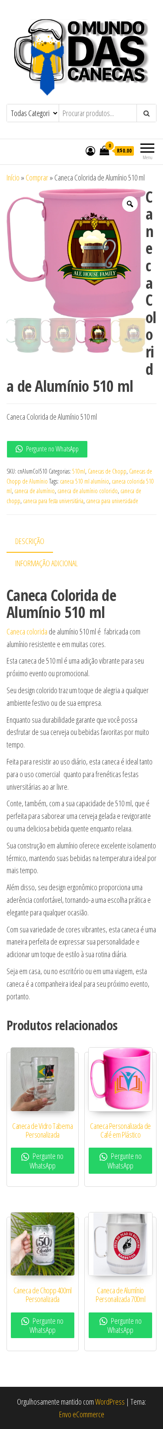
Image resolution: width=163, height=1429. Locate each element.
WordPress (110, 1401)
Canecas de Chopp (107, 471)
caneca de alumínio (34, 491)
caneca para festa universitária (53, 501)
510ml (78, 471)
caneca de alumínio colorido (87, 491)
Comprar (37, 177)
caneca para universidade (112, 501)
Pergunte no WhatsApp (52, 449)
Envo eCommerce (81, 1414)
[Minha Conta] (90, 150)
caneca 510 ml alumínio (84, 481)
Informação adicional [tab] (46, 563)
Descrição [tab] (29, 541)
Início (13, 177)
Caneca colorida (27, 631)
